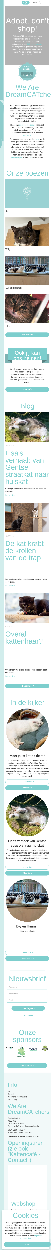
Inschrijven (29, 1008)
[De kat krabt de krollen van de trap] (27, 517)
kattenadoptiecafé (34, 44)
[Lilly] (27, 308)
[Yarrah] (33, 1049)
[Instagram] (46, 2)
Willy (8, 249)
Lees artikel (10, 495)
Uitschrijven (28, 1015)
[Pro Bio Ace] (21, 1051)
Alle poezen (28, 334)
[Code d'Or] (9, 1047)
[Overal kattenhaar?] (27, 608)
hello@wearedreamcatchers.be (26, 1126)
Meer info (28, 389)
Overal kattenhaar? (24, 637)
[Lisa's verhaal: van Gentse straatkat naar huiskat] (27, 427)
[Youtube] (48, 2)
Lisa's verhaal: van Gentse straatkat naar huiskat (27, 467)
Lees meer (28, 686)
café (38, 139)
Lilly (7, 326)
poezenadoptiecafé (27, 125)
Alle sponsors (28, 1065)
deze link (27, 135)
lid (31, 157)
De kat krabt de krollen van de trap (24, 550)
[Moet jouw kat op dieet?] (27, 730)
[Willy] (27, 231)
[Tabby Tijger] (45, 1048)
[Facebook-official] (44, 2)
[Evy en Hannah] (27, 270)
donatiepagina (16, 157)
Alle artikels (28, 787)
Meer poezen (28, 958)
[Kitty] (27, 193)
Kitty (8, 211)
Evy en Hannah (13, 287)
